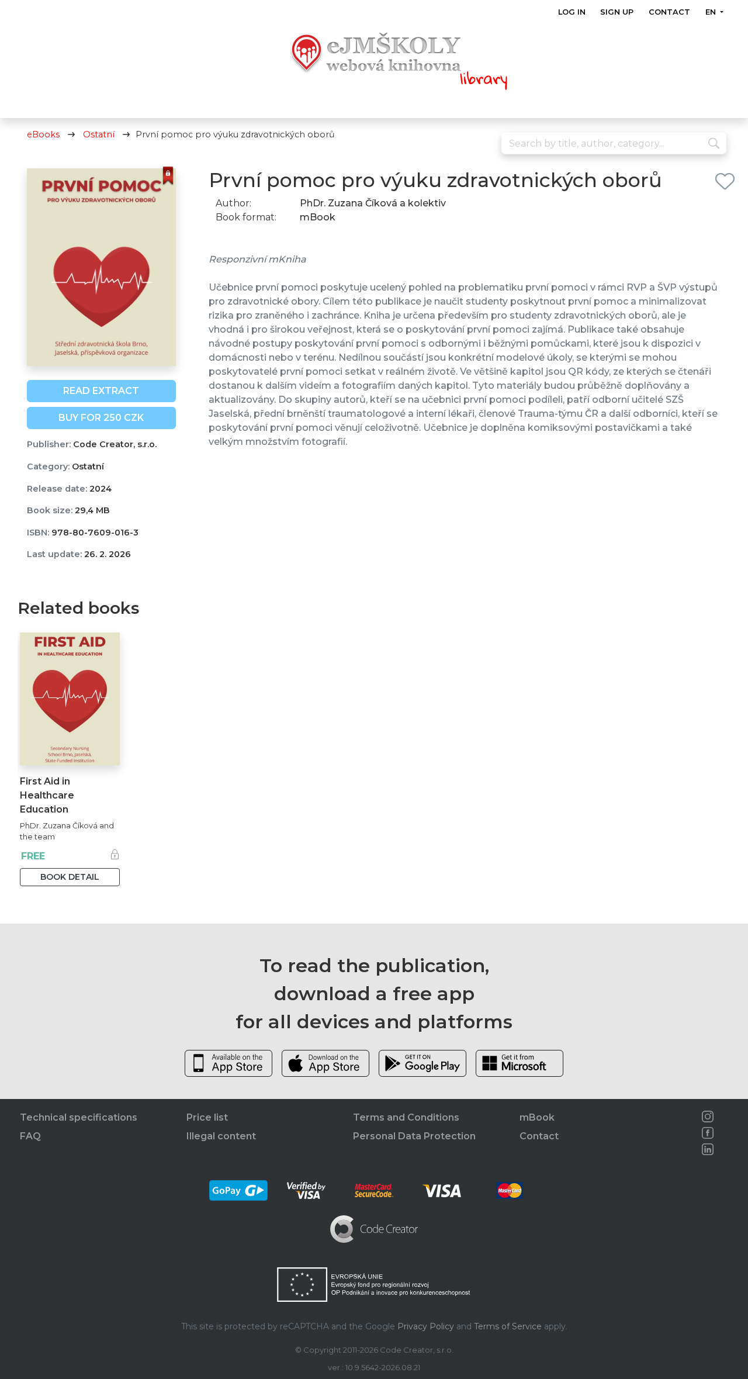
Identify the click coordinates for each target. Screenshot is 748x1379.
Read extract (101, 390)
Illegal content (221, 1136)
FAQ (30, 1136)
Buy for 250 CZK (101, 417)
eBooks (43, 134)
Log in (572, 12)
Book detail (69, 877)
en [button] (711, 12)
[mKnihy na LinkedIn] (708, 1149)
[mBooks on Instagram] (708, 1116)
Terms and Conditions (406, 1117)
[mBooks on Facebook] (708, 1133)
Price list (207, 1117)
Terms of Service (508, 1326)
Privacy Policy (425, 1326)
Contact (669, 12)
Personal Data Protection (414, 1136)
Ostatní (99, 134)
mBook (537, 1117)
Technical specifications (78, 1117)
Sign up (616, 12)
